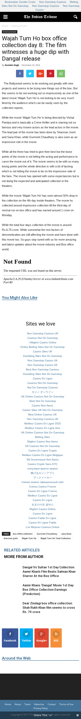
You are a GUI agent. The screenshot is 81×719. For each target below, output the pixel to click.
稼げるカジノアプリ (42, 473)
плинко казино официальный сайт (42, 482)
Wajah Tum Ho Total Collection (55, 538)
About (18, 704)
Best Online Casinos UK (42, 414)
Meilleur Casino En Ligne (42, 495)
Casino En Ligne (42, 378)
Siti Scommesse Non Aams (43, 459)
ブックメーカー (42, 477)
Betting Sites (42, 436)
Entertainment (9, 31)
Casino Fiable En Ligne (42, 518)
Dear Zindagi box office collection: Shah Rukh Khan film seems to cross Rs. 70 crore (49, 607)
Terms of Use (66, 704)
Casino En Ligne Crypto (42, 450)
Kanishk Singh (12, 65)
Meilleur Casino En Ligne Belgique (42, 455)
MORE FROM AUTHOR (23, 556)
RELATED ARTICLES (22, 550)
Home (8, 704)
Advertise (39, 704)
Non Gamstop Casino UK (42, 360)
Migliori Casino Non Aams (42, 441)
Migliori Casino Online (43, 509)
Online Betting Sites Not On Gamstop (42, 346)
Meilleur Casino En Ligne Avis (42, 427)
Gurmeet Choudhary (47, 533)
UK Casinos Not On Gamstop (42, 445)
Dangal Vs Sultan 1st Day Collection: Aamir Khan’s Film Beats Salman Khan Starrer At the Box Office (49, 571)
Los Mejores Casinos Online (42, 527)
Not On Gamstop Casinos (42, 387)
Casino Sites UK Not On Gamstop (42, 409)
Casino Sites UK (42, 351)
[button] (75, 17)
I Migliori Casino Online (42, 342)
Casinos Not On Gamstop (42, 337)
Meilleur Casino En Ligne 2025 (42, 423)
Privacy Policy (41, 708)
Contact (52, 704)
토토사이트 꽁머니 (42, 504)
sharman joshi (11, 538)
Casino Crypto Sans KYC (42, 464)
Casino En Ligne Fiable (42, 522)
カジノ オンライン (42, 391)
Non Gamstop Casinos (45, 5)
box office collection (23, 533)
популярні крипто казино (42, 468)
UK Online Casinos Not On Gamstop (42, 396)
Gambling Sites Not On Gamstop (42, 355)
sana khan (66, 533)
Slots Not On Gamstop (42, 400)
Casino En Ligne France (42, 491)
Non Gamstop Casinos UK (42, 333)
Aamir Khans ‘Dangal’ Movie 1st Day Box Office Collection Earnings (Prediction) (48, 589)
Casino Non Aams (42, 405)
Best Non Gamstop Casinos (42, 369)
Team (27, 704)
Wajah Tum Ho (29, 538)
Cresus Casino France (42, 486)
